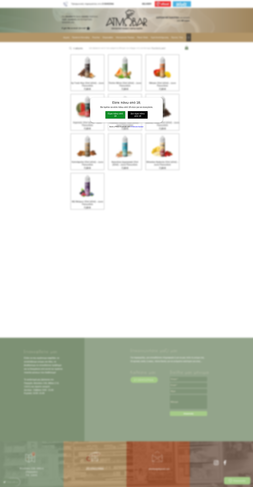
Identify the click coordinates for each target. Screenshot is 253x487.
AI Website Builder (136, 127)
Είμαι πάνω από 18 (115, 114)
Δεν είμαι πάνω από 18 (138, 114)
